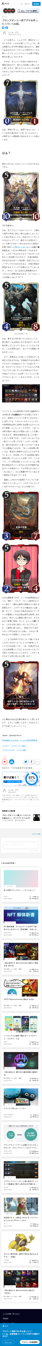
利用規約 (5, 1318)
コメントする (34, 850)
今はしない (8, 1342)
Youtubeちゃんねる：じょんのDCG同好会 (19, 740)
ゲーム (4, 17)
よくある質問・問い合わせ (11, 1314)
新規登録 (36, 4)
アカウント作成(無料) (30, 1342)
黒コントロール (21, 247)
